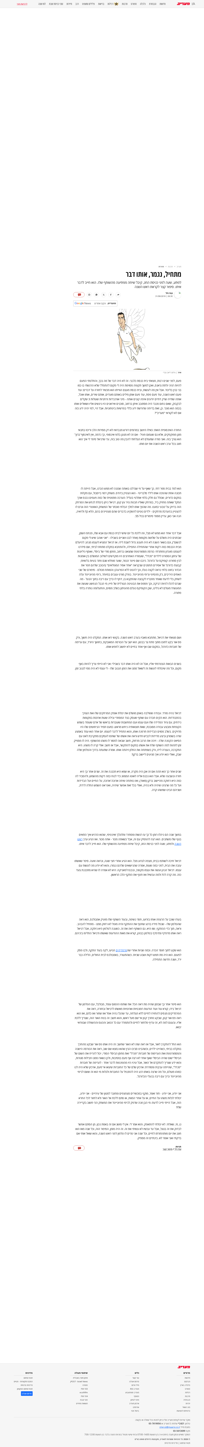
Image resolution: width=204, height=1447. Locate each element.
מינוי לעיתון (135, 1399)
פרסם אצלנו (134, 1381)
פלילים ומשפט (88, 4)
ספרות (161, 266)
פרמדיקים (121, 950)
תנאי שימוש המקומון (25, 1389)
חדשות (163, 4)
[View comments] (79, 294)
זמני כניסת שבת (56, 4)
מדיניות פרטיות (27, 1385)
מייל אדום (135, 1385)
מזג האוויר (186, 1407)
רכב (77, 4)
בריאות (101, 4)
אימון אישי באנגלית (80, 1378)
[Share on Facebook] (110, 294)
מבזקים (187, 1381)
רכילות (110, 4)
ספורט (134, 4)
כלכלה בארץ (185, 1385)
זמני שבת (84, 1399)
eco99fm (84, 1392)
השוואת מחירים (82, 1403)
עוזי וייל (177, 1149)
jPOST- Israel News (79, 1381)
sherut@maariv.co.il (169, 1427)
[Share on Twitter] (103, 294)
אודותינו (136, 1407)
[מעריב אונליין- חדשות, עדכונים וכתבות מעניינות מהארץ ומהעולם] (183, 4)
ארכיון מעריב (134, 1403)
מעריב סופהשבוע (132, 1392)
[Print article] (89, 294)
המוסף (136, 1396)
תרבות (125, 4)
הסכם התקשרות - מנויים (23, 1381)
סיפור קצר (167, 1149)
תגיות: (178, 1147)
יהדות (188, 1403)
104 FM (84, 1396)
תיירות (69, 4)
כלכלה (143, 4)
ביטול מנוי (135, 1410)
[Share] (118, 294)
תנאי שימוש (28, 1378)
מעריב (179, 266)
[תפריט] (193, 4)
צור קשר (135, 1378)
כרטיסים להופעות (183, 1410)
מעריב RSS (134, 1389)
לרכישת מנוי (22, 3)
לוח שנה (42, 4)
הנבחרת (152, 4)
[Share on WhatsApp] (96, 294)
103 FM (84, 1389)
